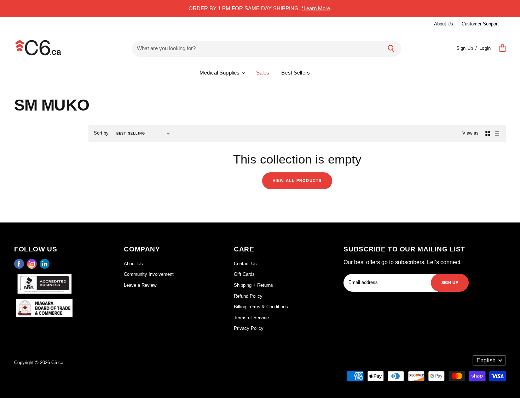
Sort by (101, 133)
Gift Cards (244, 274)
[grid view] (487, 133)
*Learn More (315, 8)
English (486, 360)
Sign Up (464, 48)
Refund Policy (248, 296)
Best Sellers (295, 73)
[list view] (497, 133)
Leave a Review (140, 285)
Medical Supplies (220, 73)
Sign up (449, 282)
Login (485, 48)
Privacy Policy (249, 328)
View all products (297, 180)
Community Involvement (149, 274)
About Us (443, 23)
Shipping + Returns (253, 285)
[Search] (391, 48)
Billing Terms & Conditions (261, 306)
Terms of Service (251, 317)
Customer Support (480, 23)
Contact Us (245, 263)
